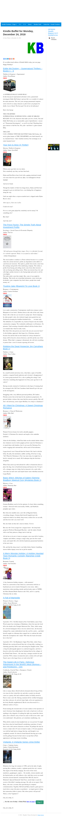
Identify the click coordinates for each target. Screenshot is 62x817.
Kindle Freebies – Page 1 (9, 24)
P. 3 (24, 24)
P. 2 (20, 24)
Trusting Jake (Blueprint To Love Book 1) (21, 286)
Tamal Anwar (41, 815)
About (29, 24)
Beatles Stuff (37, 24)
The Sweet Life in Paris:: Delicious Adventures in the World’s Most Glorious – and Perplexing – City (22, 664)
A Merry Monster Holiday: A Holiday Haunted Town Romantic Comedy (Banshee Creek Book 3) (23, 555)
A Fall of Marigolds (11, 598)
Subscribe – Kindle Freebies (52, 24)
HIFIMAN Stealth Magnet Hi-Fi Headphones (53, 32)
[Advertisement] (31, 11)
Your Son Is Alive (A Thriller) (15, 145)
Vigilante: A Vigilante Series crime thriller (21, 742)
